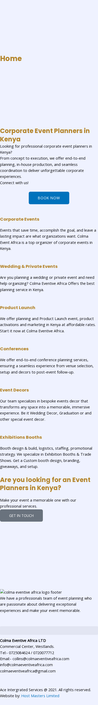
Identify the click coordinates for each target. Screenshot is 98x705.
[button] (49, 630)
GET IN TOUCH (21, 515)
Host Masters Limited (40, 695)
